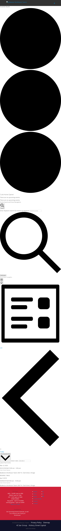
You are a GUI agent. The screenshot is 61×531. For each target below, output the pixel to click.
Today (2, 452)
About (35, 496)
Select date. (15, 461)
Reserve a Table (15, 504)
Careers (35, 501)
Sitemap (46, 522)
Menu (35, 494)
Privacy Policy (36, 522)
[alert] (30, 197)
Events (35, 491)
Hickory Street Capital (37, 525)
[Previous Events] (30, 446)
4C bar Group (21, 525)
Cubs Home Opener (5, 470)
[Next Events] (0, 449)
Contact (35, 503)
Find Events (3, 275)
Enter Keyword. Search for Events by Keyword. (15, 211)
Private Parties (37, 499)
